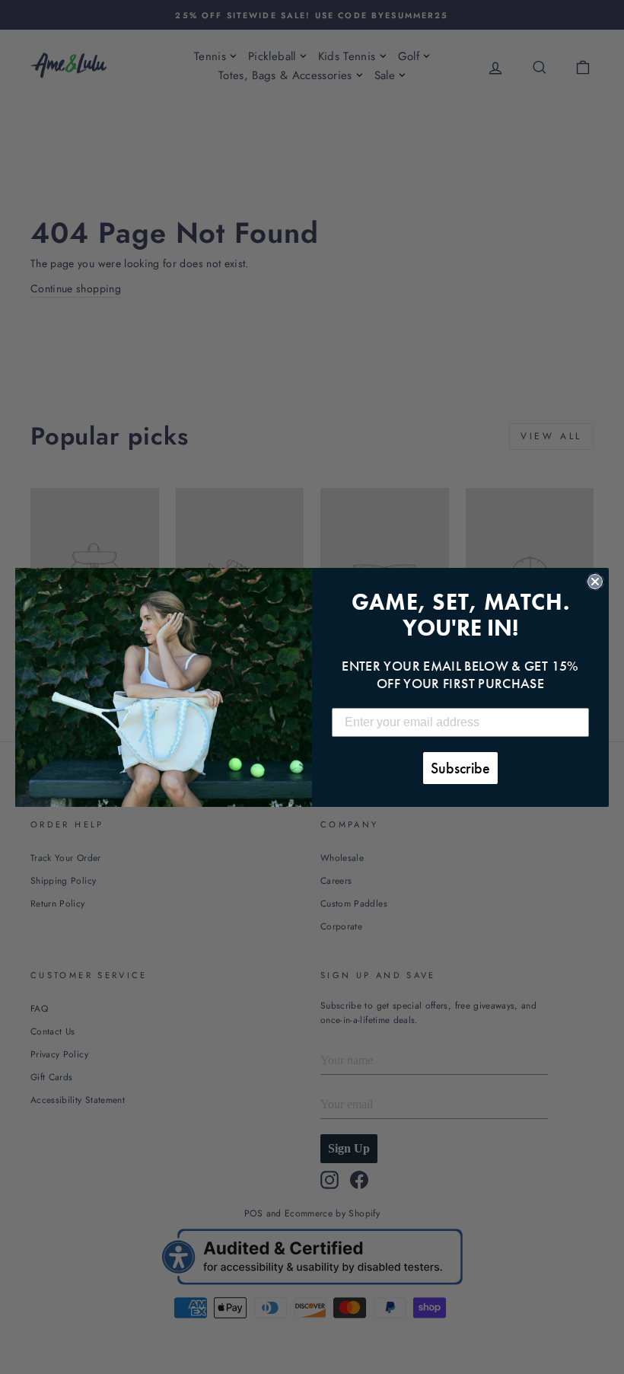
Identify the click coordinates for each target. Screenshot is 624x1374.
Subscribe (460, 768)
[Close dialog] (595, 581)
